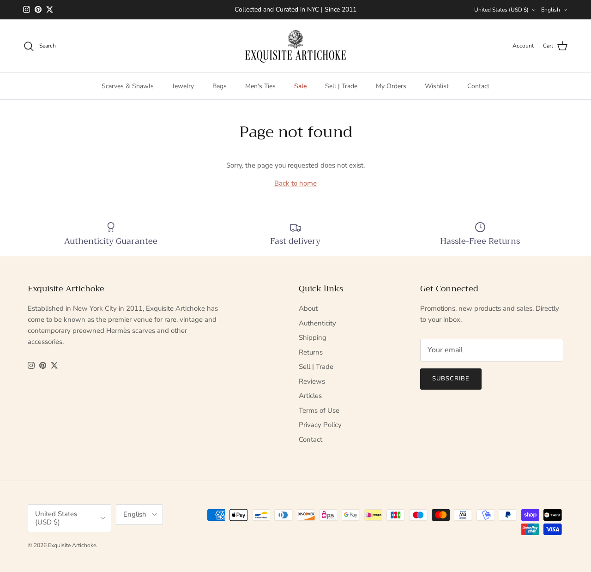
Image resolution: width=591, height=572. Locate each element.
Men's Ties (260, 86)
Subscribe (451, 378)
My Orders (391, 86)
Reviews (312, 381)
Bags (219, 86)
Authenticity (317, 323)
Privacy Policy (320, 424)
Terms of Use (319, 410)
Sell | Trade (341, 86)
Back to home (295, 183)
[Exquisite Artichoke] (295, 46)
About (308, 308)
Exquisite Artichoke (72, 545)
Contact (478, 86)
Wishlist (437, 86)
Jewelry (183, 86)
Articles (310, 395)
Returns (311, 352)
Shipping (312, 337)
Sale (300, 86)
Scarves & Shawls (128, 86)
